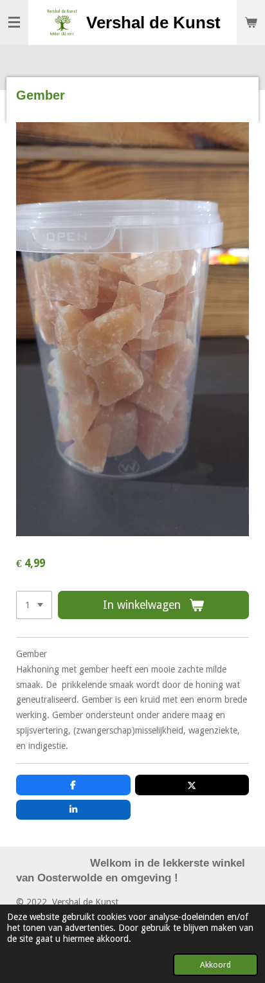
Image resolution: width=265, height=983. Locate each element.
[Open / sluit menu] (14, 22)
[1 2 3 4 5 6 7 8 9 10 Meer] (34, 605)
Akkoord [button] (215, 964)
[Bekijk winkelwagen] (251, 22)
